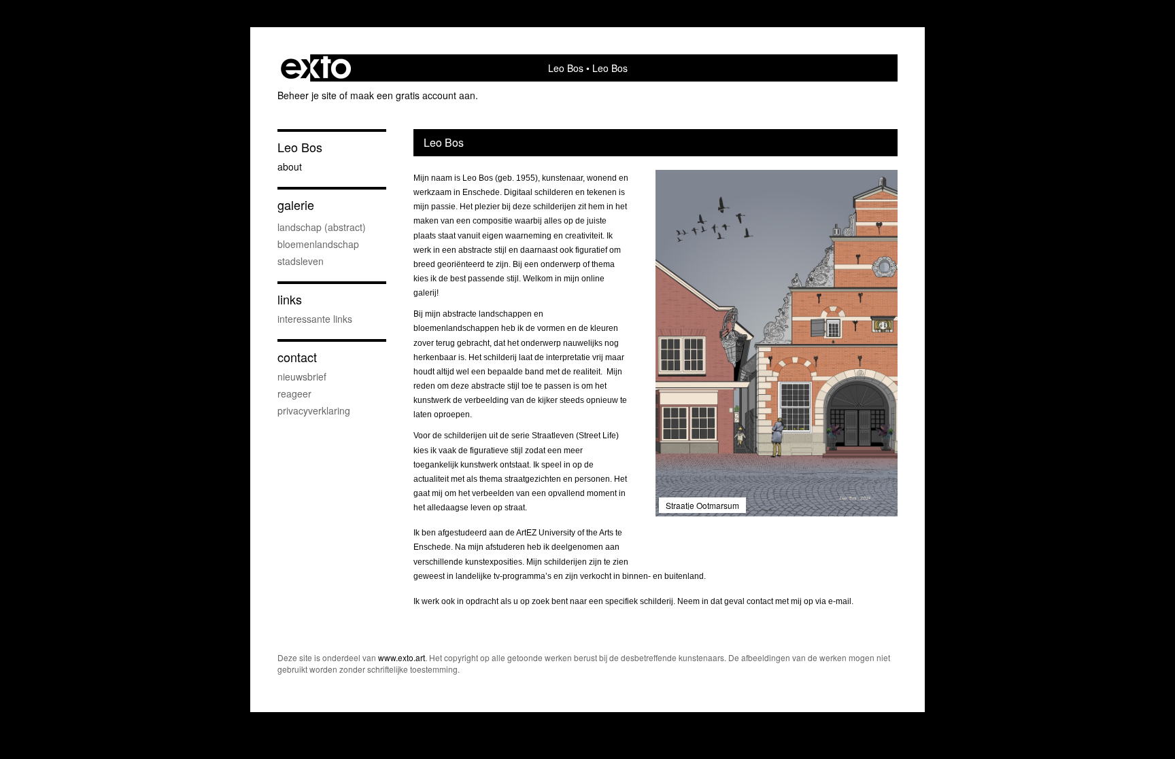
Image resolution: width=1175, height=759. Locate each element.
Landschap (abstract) (321, 227)
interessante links (314, 318)
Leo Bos (565, 68)
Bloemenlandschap (318, 244)
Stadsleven (300, 261)
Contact (297, 357)
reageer (294, 393)
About (289, 166)
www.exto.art (401, 657)
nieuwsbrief (301, 376)
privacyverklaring (313, 410)
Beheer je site (307, 95)
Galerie (295, 204)
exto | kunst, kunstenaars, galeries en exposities (315, 68)
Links (289, 299)
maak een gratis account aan (412, 95)
